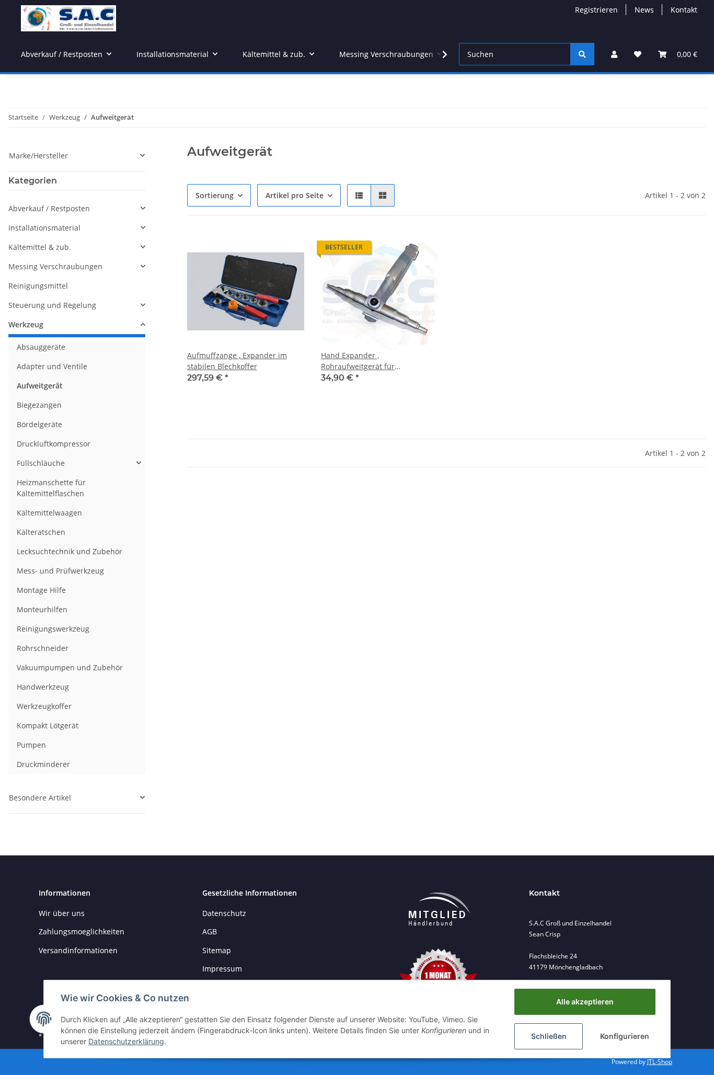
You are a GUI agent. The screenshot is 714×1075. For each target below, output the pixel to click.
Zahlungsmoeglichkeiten (81, 931)
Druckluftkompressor (53, 444)
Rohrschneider (42, 648)
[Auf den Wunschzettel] (286, 249)
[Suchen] (582, 54)
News (644, 10)
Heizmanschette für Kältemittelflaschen (51, 487)
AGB (209, 931)
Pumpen (31, 745)
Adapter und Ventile (52, 366)
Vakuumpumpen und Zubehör (70, 667)
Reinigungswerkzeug (53, 629)
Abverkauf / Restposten (49, 208)
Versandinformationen (78, 950)
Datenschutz (224, 913)
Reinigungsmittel (38, 286)
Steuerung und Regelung (52, 305)
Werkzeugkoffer (44, 706)
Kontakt (684, 10)
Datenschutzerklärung (126, 1041)
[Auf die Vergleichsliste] (259, 249)
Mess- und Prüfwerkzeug (60, 571)
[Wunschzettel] (638, 54)
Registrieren (596, 10)
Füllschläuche (41, 463)
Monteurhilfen (42, 609)
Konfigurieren (624, 1036)
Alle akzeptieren (585, 1001)
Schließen (549, 1036)
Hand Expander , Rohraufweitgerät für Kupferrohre (358, 361)
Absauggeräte (41, 347)
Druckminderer (43, 764)
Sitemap (216, 950)
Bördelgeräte (39, 424)
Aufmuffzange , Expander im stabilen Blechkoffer (237, 360)
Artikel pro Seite (295, 195)
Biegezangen (39, 405)
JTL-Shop (659, 1061)
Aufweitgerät (40, 386)
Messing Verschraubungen (55, 266)
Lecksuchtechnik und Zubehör (69, 551)
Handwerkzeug (43, 687)
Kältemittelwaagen (49, 513)
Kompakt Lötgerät (47, 725)
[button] (614, 54)
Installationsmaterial (44, 228)
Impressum (222, 969)
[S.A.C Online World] (68, 18)
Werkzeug (25, 324)
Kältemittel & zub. (39, 247)
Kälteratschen (41, 532)
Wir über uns (62, 913)
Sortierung (214, 195)
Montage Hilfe (41, 590)
